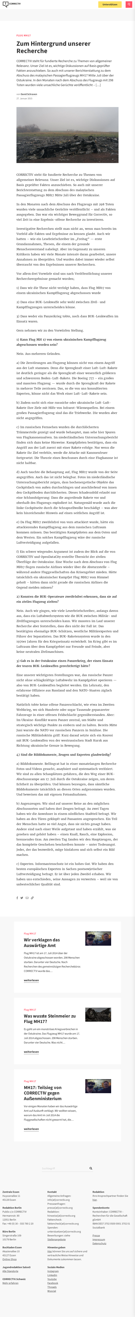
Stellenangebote (56, 1239)
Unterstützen (110, 4)
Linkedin (52, 1275)
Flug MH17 (30, 933)
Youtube (52, 1279)
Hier (49, 1251)
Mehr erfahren (10, 1283)
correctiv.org (12, 5)
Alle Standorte (10, 1271)
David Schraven (29, 94)
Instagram (53, 1271)
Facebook (52, 1283)
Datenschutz (99, 1243)
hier (95, 1200)
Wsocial (51, 1291)
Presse (96, 1235)
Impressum (99, 1239)
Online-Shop (9, 1259)
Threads (52, 1287)
